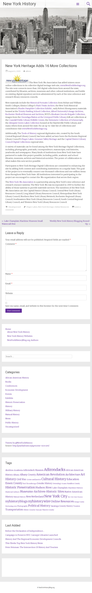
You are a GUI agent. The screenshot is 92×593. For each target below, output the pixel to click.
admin (28, 71)
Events (8, 394)
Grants (64, 483)
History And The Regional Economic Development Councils (33, 539)
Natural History (12, 414)
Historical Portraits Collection (44, 102)
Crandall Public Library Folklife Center (26, 120)
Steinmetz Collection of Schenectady (66, 120)
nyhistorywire (39, 501)
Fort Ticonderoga (29, 484)
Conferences (11, 386)
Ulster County (29, 510)
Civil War (21, 479)
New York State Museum (75, 497)
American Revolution (50, 474)
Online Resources (62, 207)
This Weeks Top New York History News (24, 543)
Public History (11, 422)
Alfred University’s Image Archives (67, 111)
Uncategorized (14, 207)
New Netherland (35, 496)
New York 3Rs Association (22, 182)
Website (9, 293)
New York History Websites (19, 336)
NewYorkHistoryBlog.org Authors (22, 340)
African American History (17, 377)
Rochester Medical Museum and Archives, (24, 114)
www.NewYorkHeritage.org (34, 128)
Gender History (44, 483)
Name (9, 274)
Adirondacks (54, 469)
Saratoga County (58, 506)
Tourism (76, 506)
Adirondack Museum (33, 470)
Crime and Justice (34, 479)
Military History (12, 410)
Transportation (14, 509)
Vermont (39, 510)
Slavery (69, 506)
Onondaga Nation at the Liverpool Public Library (43, 117)
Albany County (28, 474)
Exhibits (9, 398)
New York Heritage (46, 207)
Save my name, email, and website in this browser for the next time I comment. (42, 306)
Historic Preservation (15, 402)
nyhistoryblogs (16, 501)
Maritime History (75, 488)
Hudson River (43, 487)
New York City (55, 496)
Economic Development (16, 390)
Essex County (13, 483)
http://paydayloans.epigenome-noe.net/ (30, 445)
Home (8, 329)
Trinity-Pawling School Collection (34, 111)
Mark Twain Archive (45, 105)
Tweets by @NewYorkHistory (18, 443)
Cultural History (53, 479)
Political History (39, 505)
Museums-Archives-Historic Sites (42, 491)
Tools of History (29, 133)
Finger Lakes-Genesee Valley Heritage (40, 139)
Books (8, 382)
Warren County (48, 510)
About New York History (18, 332)
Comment (11, 244)
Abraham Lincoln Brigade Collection (68, 114)
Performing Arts (11, 506)
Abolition (9, 470)
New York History (19, 3)
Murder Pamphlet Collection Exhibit (35, 108)
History (8, 406)
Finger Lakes (31, 207)
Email (8, 283)
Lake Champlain (60, 487)
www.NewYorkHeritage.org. (73, 85)
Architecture (72, 474)
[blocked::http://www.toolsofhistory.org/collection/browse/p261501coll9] (35, 105)
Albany (16, 475)
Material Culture (12, 492)
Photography (22, 506)
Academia (18, 470)
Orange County (79, 502)
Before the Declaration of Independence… (24, 531)
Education (73, 479)
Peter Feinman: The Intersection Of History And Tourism (31, 547)
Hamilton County (73, 484)
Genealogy (57, 484)
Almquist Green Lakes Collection (24, 123)
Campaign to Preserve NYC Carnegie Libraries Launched (31, 535)
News (8, 418)
